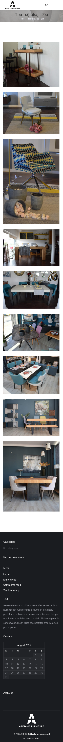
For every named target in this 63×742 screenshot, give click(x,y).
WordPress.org (11, 590)
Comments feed (12, 585)
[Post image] (31, 64)
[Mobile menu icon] (54, 5)
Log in (6, 574)
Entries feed (9, 579)
